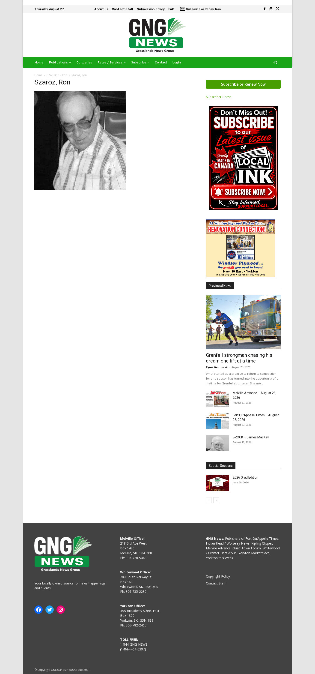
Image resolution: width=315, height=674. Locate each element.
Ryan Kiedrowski (217, 367)
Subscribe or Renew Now (243, 84)
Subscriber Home (219, 97)
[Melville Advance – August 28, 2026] (217, 399)
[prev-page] (209, 500)
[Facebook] (264, 9)
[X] (277, 9)
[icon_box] (200, 9)
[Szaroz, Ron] (80, 189)
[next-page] (216, 500)
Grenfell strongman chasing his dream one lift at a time (239, 358)
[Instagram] (271, 9)
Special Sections (221, 465)
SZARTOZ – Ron (57, 75)
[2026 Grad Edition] (217, 483)
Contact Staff (216, 583)
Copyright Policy (218, 576)
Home (38, 75)
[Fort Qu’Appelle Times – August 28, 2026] (217, 421)
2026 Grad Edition (245, 477)
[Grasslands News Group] (157, 35)
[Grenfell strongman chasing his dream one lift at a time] (243, 322)
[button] (275, 62)
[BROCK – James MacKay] (217, 443)
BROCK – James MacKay (251, 437)
